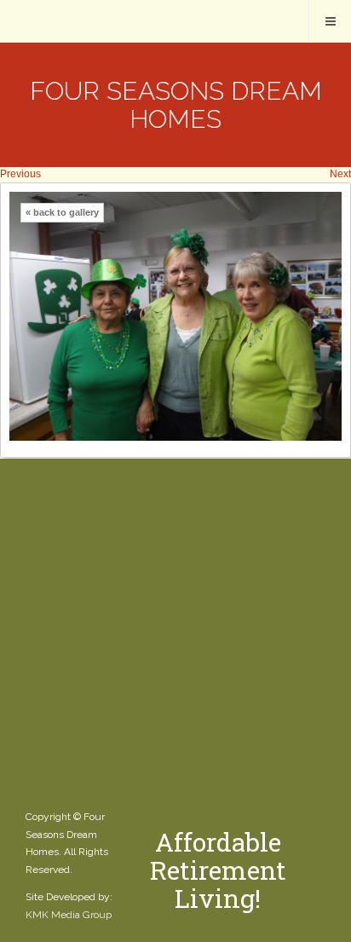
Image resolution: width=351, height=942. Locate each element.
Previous (20, 174)
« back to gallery (62, 212)
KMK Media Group (69, 915)
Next (340, 174)
